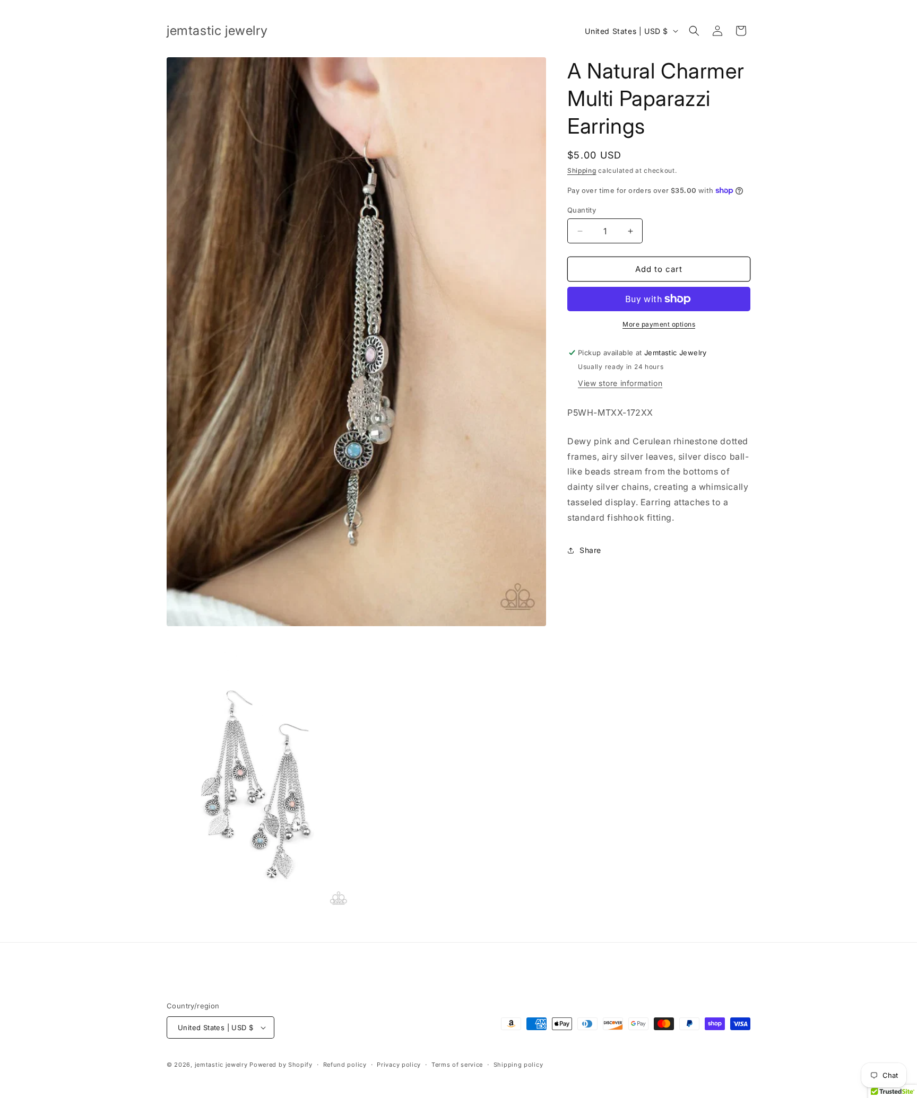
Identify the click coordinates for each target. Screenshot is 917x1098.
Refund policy (345, 1064)
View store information (620, 383)
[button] (694, 30)
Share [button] (590, 550)
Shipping (581, 170)
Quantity (581, 210)
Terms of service (457, 1064)
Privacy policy (399, 1064)
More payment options (658, 324)
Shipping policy (518, 1064)
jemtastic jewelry (221, 1064)
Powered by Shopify (281, 1064)
